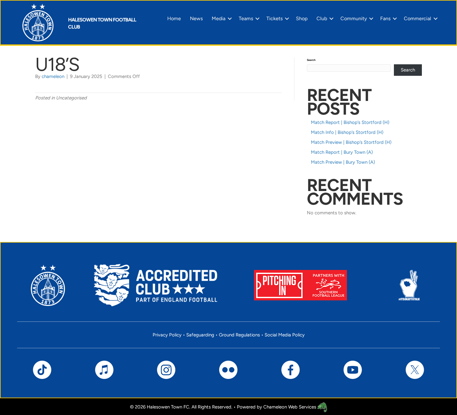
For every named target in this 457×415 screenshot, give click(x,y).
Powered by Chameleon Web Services (277, 407)
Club (321, 18)
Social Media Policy (285, 335)
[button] (229, 18)
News (196, 18)
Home (174, 18)
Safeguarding (200, 335)
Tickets (274, 18)
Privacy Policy (167, 335)
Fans (385, 18)
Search (311, 60)
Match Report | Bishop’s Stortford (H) (350, 122)
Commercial (417, 18)
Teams (246, 18)
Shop (301, 18)
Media (218, 18)
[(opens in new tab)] (300, 285)
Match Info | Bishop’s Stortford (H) (347, 132)
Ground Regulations (239, 335)
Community (353, 18)
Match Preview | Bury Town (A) (343, 162)
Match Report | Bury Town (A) (342, 152)
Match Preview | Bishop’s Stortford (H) (351, 142)
